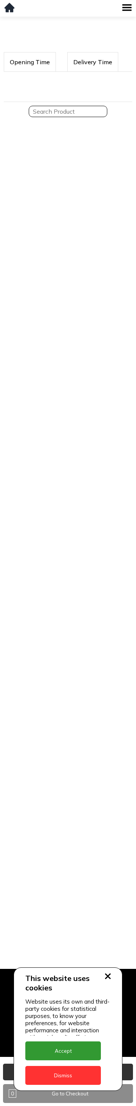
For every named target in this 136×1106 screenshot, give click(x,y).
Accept (63, 1051)
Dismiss (63, 1075)
